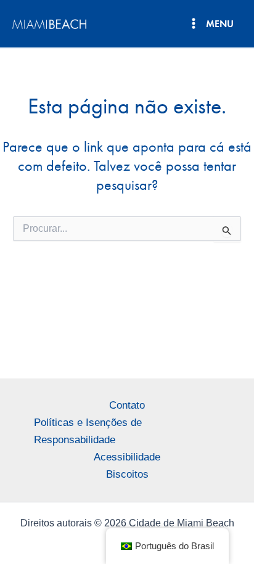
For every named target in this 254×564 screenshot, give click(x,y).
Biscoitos (127, 474)
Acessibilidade (127, 457)
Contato (127, 405)
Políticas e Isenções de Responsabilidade (88, 431)
